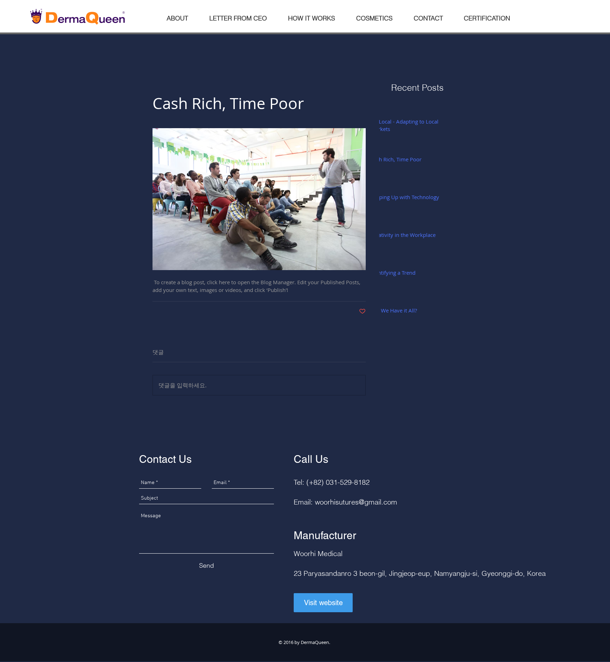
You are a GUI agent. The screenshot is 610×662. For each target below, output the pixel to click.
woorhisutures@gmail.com (356, 501)
